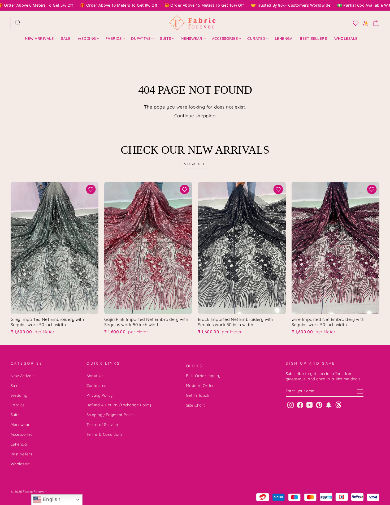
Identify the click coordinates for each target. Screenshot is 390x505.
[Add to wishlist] (91, 189)
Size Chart (195, 405)
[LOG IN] (354, 23)
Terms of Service (102, 424)
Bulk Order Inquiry (203, 375)
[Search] (17, 23)
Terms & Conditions (104, 434)
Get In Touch (197, 395)
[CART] (374, 23)
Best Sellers (313, 38)
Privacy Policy (99, 395)
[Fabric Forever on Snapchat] (329, 404)
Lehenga (284, 38)
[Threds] (338, 404)
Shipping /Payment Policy (110, 414)
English (50, 499)
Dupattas (140, 38)
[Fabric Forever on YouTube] (309, 404)
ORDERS (194, 366)
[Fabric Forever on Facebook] (300, 404)
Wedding (87, 38)
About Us (94, 375)
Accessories (225, 38)
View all (195, 164)
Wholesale (346, 38)
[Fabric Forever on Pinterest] (319, 404)
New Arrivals (39, 38)
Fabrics (114, 38)
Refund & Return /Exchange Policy (118, 405)
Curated (256, 38)
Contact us (96, 385)
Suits (165, 38)
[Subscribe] (360, 391)
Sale (65, 38)
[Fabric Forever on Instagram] (290, 404)
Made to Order (200, 385)
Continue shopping (195, 115)
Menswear (191, 38)
